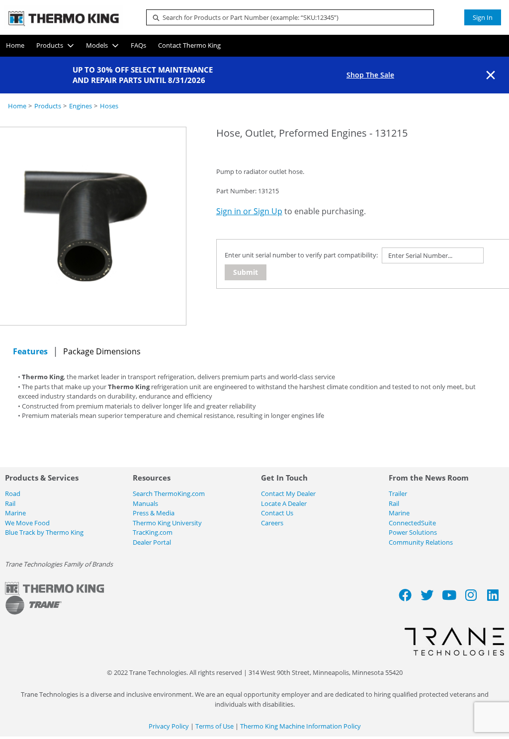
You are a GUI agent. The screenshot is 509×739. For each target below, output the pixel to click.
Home (15, 45)
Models (97, 45)
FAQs (138, 45)
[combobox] (286, 17)
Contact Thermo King (189, 45)
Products (49, 45)
